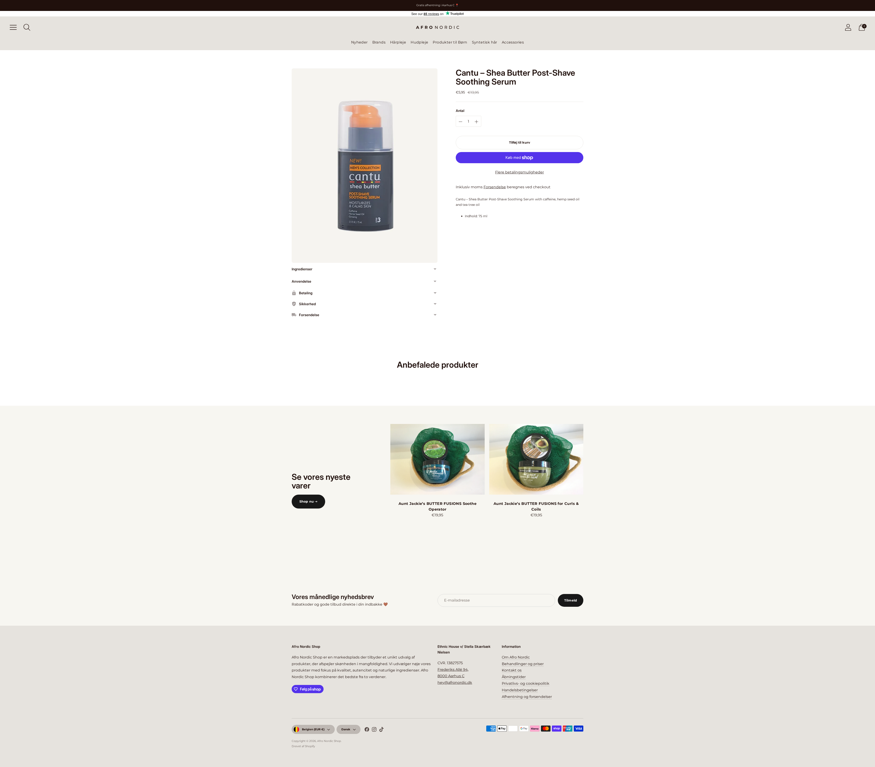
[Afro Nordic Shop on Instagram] (374, 730)
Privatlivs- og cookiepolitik (525, 683)
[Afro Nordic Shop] (437, 27)
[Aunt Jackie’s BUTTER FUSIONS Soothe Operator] (437, 459)
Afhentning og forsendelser (527, 697)
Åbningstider (514, 677)
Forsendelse (495, 187)
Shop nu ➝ (308, 501)
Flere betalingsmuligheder (519, 172)
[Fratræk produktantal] (476, 121)
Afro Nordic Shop (329, 741)
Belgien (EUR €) (313, 729)
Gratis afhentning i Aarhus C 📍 (437, 5)
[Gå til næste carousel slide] (588, 459)
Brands (379, 42)
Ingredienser (302, 269)
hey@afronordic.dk (455, 682)
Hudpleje (419, 42)
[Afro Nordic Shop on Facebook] (367, 730)
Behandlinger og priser (523, 664)
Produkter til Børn (450, 42)
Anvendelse (301, 281)
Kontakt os (512, 670)
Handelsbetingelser (520, 690)
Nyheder (359, 42)
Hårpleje (398, 42)
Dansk (345, 729)
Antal (460, 111)
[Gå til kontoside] (848, 27)
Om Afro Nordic (516, 657)
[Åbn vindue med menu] (13, 27)
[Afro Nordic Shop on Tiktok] (381, 730)
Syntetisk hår (484, 42)
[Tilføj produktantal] (460, 121)
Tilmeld (570, 600)
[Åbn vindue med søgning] (27, 27)
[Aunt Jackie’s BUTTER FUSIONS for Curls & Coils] (536, 459)
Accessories (513, 42)
